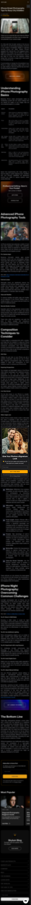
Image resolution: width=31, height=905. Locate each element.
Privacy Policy (17, 476)
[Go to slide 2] (14, 452)
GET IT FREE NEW (15, 471)
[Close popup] (28, 426)
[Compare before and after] (15, 440)
